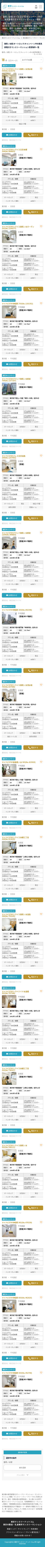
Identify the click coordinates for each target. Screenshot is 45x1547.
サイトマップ (23, 1529)
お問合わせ (12, 135)
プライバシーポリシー (15, 1532)
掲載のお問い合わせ (22, 1535)
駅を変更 (22, 1467)
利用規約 (34, 1529)
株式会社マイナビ (15, 140)
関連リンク (11, 1529)
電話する (34, 135)
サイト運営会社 (32, 1532)
